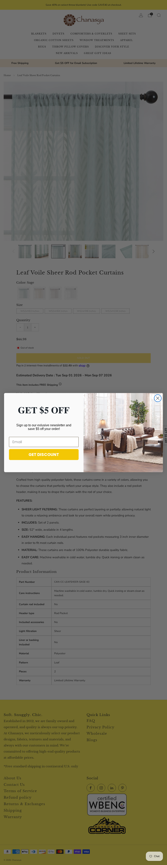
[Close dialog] (157, 398)
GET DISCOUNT (44, 454)
